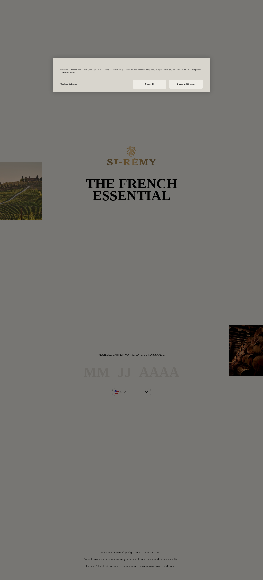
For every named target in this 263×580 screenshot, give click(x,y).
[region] (131, 75)
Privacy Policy (68, 73)
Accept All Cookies (186, 84)
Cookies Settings (68, 84)
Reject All (149, 84)
